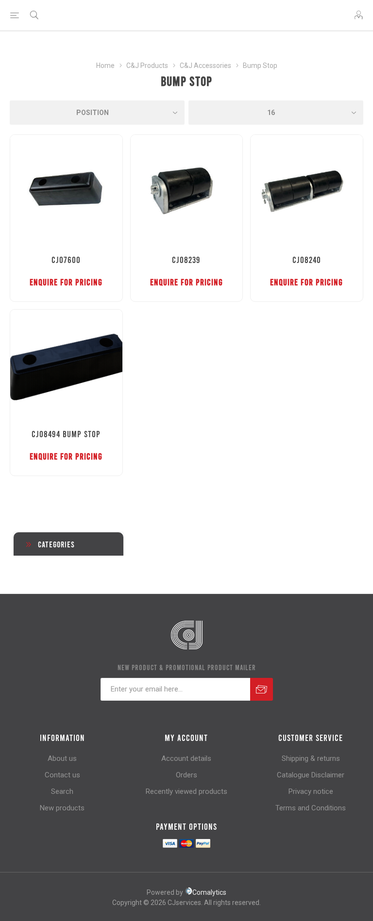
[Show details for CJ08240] (307, 191)
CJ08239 (186, 259)
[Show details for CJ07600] (66, 191)
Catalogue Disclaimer (310, 775)
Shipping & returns (311, 758)
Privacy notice (310, 791)
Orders (186, 775)
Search (62, 791)
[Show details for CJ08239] (187, 191)
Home (105, 65)
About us (62, 758)
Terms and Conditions (310, 808)
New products (62, 808)
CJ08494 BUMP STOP (66, 433)
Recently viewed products (186, 791)
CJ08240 (306, 259)
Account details (186, 758)
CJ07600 (66, 259)
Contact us (62, 775)
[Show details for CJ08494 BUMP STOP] (66, 366)
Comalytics (209, 892)
